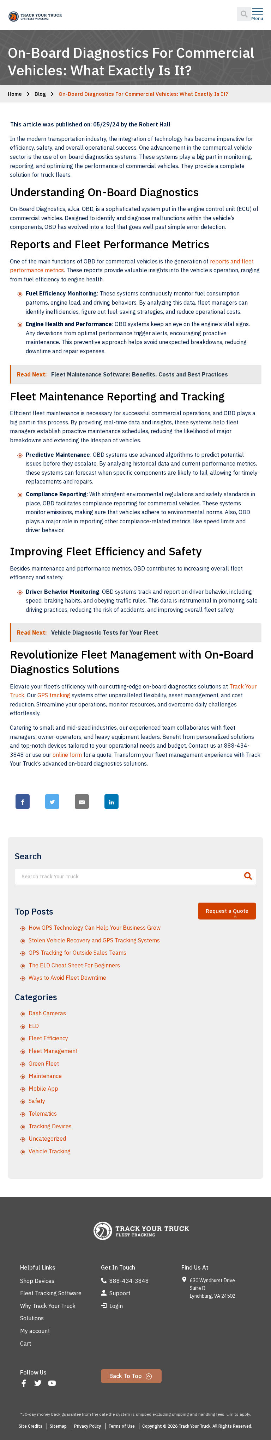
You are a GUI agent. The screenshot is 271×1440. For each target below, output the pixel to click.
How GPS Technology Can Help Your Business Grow (95, 927)
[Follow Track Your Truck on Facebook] (24, 1384)
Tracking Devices (50, 1126)
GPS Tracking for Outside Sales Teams (77, 952)
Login (115, 1305)
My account (35, 1330)
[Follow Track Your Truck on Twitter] (38, 1384)
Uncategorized (47, 1138)
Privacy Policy (87, 1426)
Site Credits (30, 1426)
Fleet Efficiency (48, 1038)
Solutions (32, 1318)
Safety (37, 1100)
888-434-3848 (128, 1280)
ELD (34, 1025)
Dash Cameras (47, 1013)
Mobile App (43, 1088)
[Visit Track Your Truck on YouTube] (52, 1384)
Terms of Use (121, 1426)
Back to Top (126, 1375)
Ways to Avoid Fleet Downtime (67, 977)
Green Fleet (44, 1063)
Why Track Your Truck (48, 1305)
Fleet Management (53, 1050)
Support (119, 1293)
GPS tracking (53, 695)
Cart (25, 1343)
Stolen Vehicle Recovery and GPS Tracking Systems (94, 940)
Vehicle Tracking (50, 1151)
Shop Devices (37, 1280)
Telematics (43, 1113)
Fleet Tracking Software (51, 1293)
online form (67, 754)
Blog (40, 94)
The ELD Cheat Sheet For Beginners (74, 965)
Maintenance (45, 1075)
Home (15, 94)
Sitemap (58, 1426)
